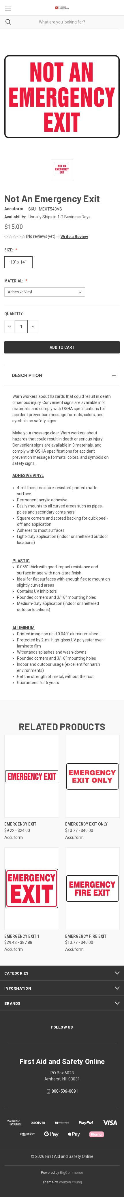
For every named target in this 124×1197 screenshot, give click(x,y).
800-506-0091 (65, 1091)
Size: (9, 250)
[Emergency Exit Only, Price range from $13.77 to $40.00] (92, 776)
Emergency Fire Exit (85, 936)
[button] (72, 236)
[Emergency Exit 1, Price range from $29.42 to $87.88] (31, 888)
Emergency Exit (20, 824)
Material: (14, 281)
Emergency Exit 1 (22, 936)
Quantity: (14, 313)
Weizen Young (70, 1182)
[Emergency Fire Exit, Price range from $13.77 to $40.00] (92, 888)
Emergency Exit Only (86, 824)
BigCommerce (71, 1173)
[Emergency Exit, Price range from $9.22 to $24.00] (31, 776)
